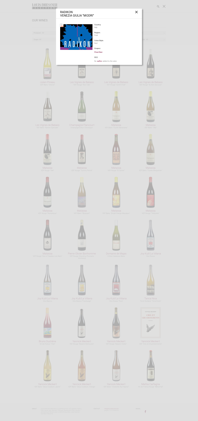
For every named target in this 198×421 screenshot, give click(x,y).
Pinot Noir (98, 52)
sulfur (99, 61)
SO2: (96, 57)
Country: (97, 25)
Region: (97, 33)
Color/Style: (99, 41)
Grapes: (97, 48)
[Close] (136, 12)
